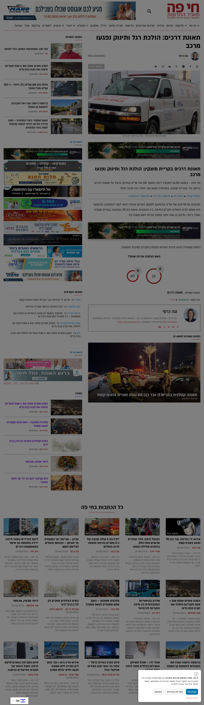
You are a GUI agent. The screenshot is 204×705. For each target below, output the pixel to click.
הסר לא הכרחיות (175, 691)
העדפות (158, 691)
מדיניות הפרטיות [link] (192, 698)
